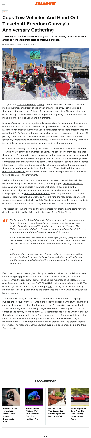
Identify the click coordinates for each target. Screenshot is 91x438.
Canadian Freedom (26, 104)
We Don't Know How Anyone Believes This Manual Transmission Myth (10, 415)
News (5, 12)
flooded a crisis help (71, 315)
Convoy (40, 104)
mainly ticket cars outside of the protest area (61, 165)
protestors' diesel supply (37, 193)
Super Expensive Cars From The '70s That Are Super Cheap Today (78, 413)
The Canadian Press (37, 139)
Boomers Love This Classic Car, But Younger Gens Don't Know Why (56, 412)
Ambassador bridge (12, 190)
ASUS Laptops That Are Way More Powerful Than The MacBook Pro (32, 413)
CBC (50, 286)
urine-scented (48, 302)
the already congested (38, 308)
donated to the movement (24, 175)
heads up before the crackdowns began (67, 273)
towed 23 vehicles (60, 136)
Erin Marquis (9, 44)
